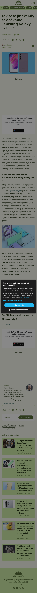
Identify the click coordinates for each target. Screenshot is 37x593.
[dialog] (18, 296)
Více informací (25, 298)
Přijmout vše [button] (19, 305)
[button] (18, 301)
